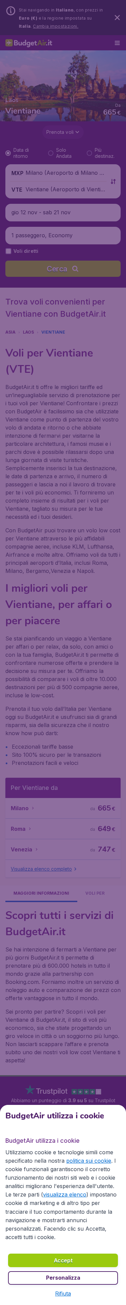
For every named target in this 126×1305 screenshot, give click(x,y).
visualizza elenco (64, 1194)
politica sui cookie (88, 1160)
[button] (63, 1293)
